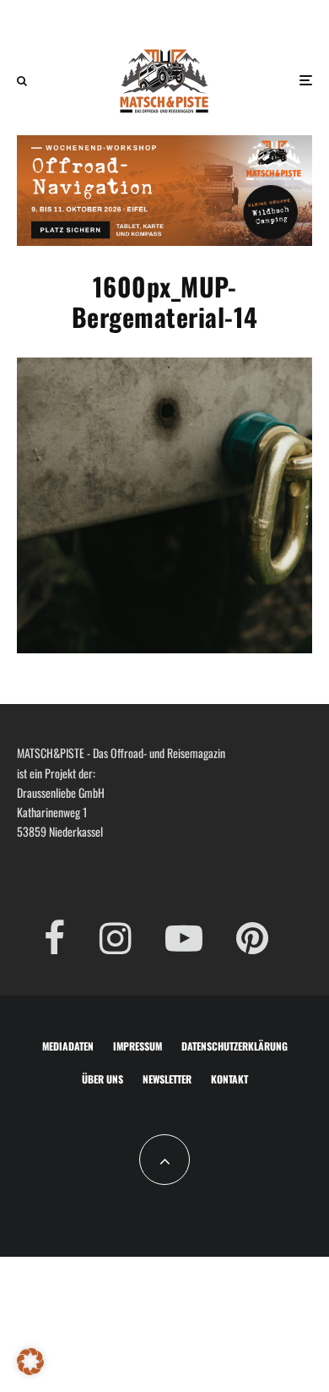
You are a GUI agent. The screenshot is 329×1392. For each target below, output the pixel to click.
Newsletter (167, 1079)
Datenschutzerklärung (234, 1046)
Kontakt (229, 1079)
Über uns (102, 1079)
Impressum (137, 1046)
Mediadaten (68, 1046)
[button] (30, 1361)
